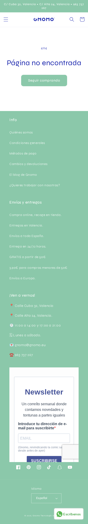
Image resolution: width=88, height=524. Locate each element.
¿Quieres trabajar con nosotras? (34, 185)
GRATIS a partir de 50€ (27, 257)
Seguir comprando (44, 80)
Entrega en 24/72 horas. (27, 246)
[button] (6, 19)
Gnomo (36, 515)
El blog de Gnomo (23, 175)
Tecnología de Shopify (52, 515)
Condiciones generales (27, 143)
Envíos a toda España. (26, 236)
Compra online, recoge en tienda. (35, 215)
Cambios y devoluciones (28, 164)
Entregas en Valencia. (26, 225)
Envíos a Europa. (22, 278)
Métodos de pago (23, 153)
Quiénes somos (21, 132)
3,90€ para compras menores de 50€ (38, 268)
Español (41, 498)
